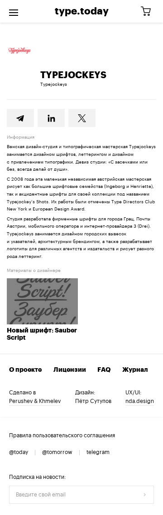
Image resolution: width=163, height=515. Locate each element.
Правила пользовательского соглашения (62, 435)
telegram (98, 452)
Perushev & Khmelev (35, 401)
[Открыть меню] (13, 11)
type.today (82, 11)
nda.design (139, 401)
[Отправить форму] (145, 495)
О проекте (25, 370)
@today (18, 452)
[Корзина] (149, 11)
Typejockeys (53, 84)
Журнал (135, 370)
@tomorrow (57, 452)
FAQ (103, 370)
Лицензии (69, 370)
